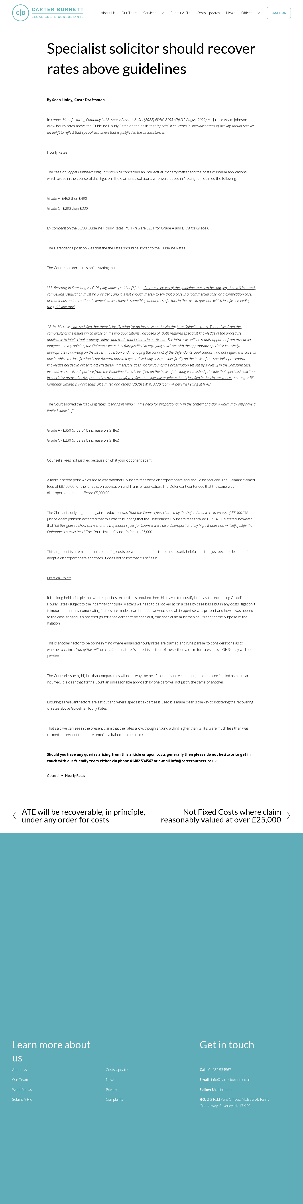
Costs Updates (208, 12)
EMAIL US (279, 13)
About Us (108, 12)
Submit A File (181, 12)
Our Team (129, 12)
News (230, 12)
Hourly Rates (75, 775)
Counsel (53, 775)
